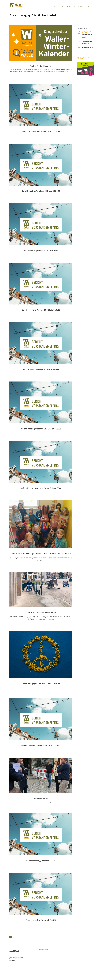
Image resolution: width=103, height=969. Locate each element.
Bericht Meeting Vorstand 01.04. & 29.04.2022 (40, 429)
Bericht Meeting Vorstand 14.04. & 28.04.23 (41, 191)
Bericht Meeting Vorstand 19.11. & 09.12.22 (40, 250)
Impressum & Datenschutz (44, 949)
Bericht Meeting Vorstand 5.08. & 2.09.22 (40, 369)
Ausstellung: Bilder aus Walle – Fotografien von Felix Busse (87, 36)
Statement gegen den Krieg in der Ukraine (41, 683)
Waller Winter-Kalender (40, 66)
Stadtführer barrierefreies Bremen (41, 612)
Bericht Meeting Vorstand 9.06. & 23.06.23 (41, 132)
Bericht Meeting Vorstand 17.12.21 (40, 861)
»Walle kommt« (41, 798)
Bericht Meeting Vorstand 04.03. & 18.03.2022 (40, 488)
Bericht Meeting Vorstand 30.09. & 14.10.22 (41, 310)
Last (19, 937)
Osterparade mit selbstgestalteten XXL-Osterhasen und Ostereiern (41, 553)
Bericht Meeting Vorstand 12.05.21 (41, 920)
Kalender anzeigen (81, 52)
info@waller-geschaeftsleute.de (16, 957)
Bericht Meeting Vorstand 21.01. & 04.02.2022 (41, 746)
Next (15, 937)
